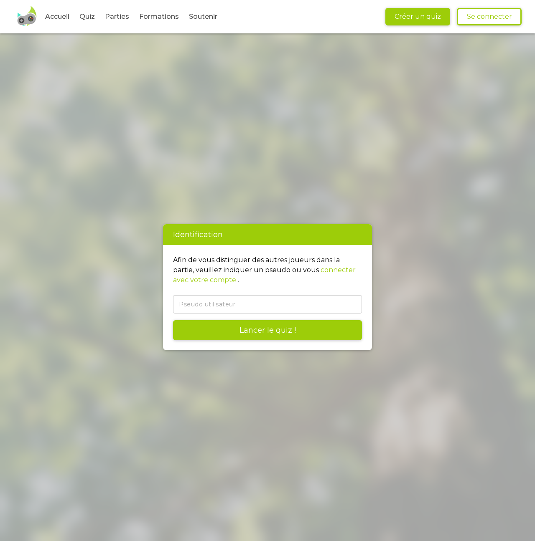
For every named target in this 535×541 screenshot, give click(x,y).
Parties (117, 16)
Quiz (87, 16)
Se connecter (489, 16)
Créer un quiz (418, 16)
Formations (159, 16)
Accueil (57, 16)
